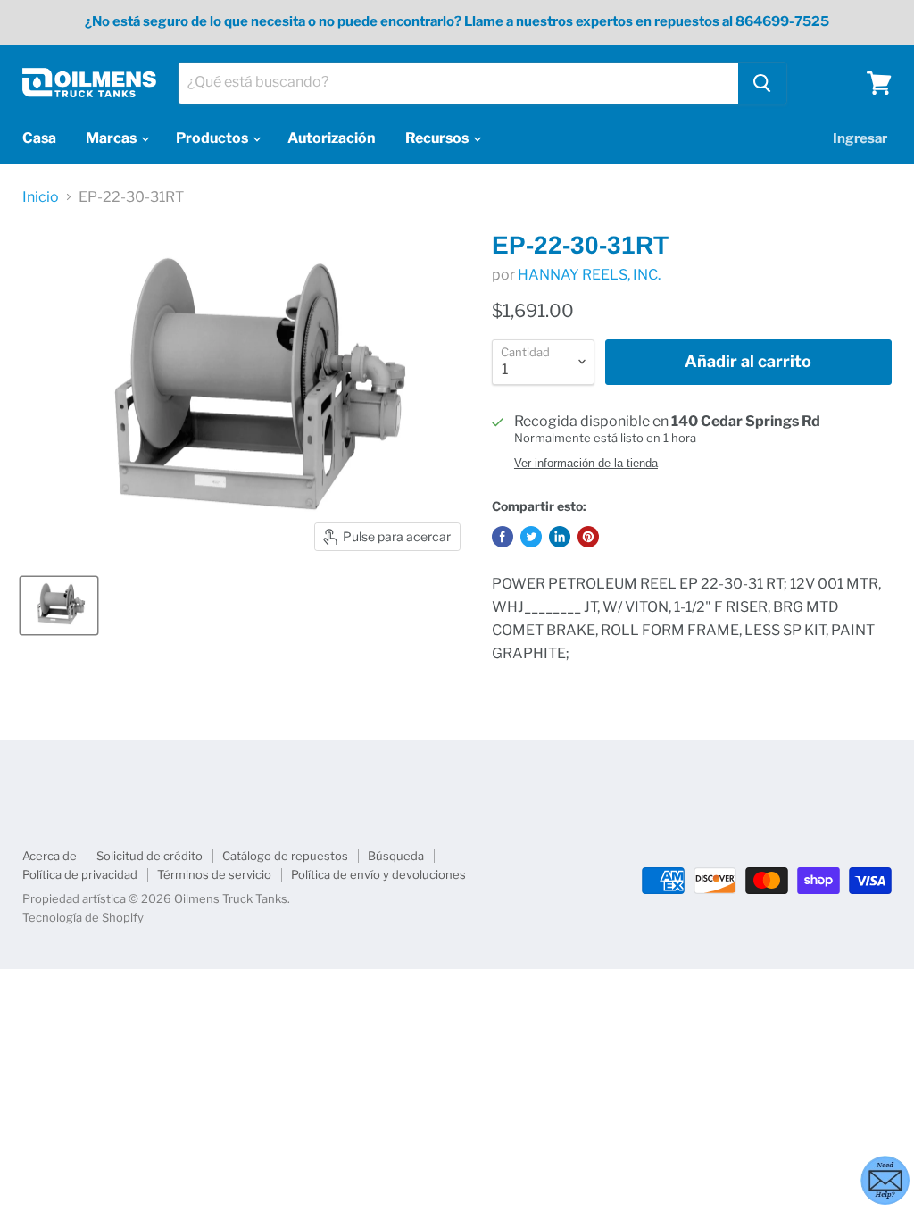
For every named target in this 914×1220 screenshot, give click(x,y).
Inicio (40, 197)
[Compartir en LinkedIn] (559, 536)
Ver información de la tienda (586, 463)
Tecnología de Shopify (83, 917)
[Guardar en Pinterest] (588, 536)
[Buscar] (762, 83)
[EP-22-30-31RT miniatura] (59, 605)
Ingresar (860, 138)
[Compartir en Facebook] (502, 536)
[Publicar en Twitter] (531, 536)
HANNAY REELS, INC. (589, 274)
